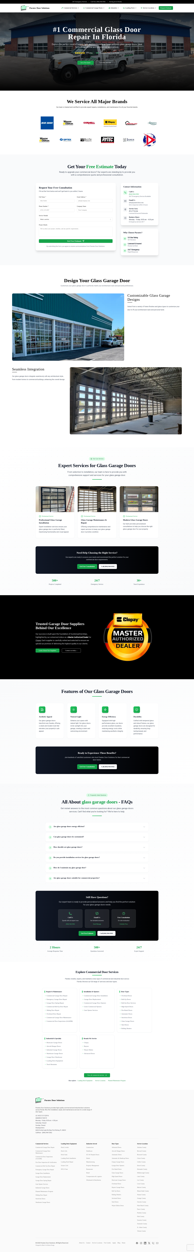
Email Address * (81, 197)
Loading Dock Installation (68, 1158)
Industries (114, 8)
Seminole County (142, 1224)
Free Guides (107, 1243)
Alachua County (141, 1147)
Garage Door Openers (118, 1165)
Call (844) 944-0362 (106, 62)
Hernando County (142, 1169)
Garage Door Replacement (92, 999)
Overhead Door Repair (54, 1014)
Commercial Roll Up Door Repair (45, 1166)
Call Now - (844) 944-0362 (44, 1132)
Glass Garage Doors (127, 1021)
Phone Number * (44, 206)
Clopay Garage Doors (118, 1162)
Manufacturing (90, 1162)
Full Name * (42, 197)
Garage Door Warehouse (54, 1057)
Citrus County (141, 1158)
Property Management (92, 1165)
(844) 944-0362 (134, 194)
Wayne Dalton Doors (118, 1205)
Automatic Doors (126, 1014)
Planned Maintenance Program (117, 1080)
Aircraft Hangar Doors (54, 1046)
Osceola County (141, 1202)
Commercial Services (70, 8)
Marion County (141, 1187)
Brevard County (141, 1151)
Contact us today (71, 650)
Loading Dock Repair (67, 1162)
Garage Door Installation (43, 1173)
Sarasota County (141, 1220)
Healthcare (89, 1151)
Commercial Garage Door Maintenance (59, 1017)
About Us (81, 1243)
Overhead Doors (126, 996)
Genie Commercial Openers (93, 1006)
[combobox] (76, 219)
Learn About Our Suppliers (47, 650)
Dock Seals (64, 1154)
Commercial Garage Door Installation (96, 996)
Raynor (86, 1046)
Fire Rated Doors (117, 1169)
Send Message (97, 924)
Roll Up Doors (116, 1191)
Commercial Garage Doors (94, 8)
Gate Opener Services (91, 1010)
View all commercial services (95, 1075)
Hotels (88, 1158)
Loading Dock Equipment (55, 1061)
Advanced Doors (89, 1053)
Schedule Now (124, 924)
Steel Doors (125, 1025)
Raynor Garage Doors (118, 1187)
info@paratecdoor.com (136, 202)
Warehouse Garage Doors (55, 1053)
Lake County (140, 1176)
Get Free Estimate (74, 241)
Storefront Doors (126, 1017)
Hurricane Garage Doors (54, 1042)
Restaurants (89, 1169)
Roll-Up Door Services (128, 1003)
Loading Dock (130, 8)
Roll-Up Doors (126, 999)
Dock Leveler (65, 1147)
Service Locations (148, 8)
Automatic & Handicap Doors (120, 1158)
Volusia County (141, 1231)
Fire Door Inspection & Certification (46, 1162)
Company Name (81, 206)
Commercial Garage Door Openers (95, 1003)
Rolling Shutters (126, 1028)
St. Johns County (142, 1227)
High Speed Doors (117, 1176)
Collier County (141, 1162)
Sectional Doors (116, 1198)
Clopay (38, 640)
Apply (114, 1243)
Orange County (141, 1198)
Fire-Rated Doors (126, 1010)
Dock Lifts (64, 1151)
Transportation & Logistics (94, 1176)
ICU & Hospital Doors (92, 1154)
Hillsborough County (143, 1173)
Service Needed (43, 215)
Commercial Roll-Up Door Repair (57, 1006)
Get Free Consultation (87, 566)
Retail (88, 1173)
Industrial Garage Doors (54, 1050)
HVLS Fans (64, 1169)
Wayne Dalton (88, 1050)
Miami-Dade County (143, 1191)
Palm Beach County (142, 1205)
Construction (90, 1147)
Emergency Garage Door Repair (57, 999)
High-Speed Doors (127, 1006)
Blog (119, 1243)
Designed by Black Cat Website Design (45, 1245)
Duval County (141, 1165)
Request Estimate (165, 8)
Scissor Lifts (64, 1165)
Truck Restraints (52, 1064)
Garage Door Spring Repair (55, 1003)
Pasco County (141, 1209)
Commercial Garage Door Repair (57, 996)
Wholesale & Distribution (93, 1180)
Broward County (142, 1154)
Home (123, 1243)
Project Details (43, 225)
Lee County (140, 1180)
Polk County (140, 1216)
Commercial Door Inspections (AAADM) (60, 1021)
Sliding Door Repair (53, 1010)
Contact (88, 1243)
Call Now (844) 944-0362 (98, 2)
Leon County (141, 1184)
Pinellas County (141, 1213)
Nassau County (141, 1194)
